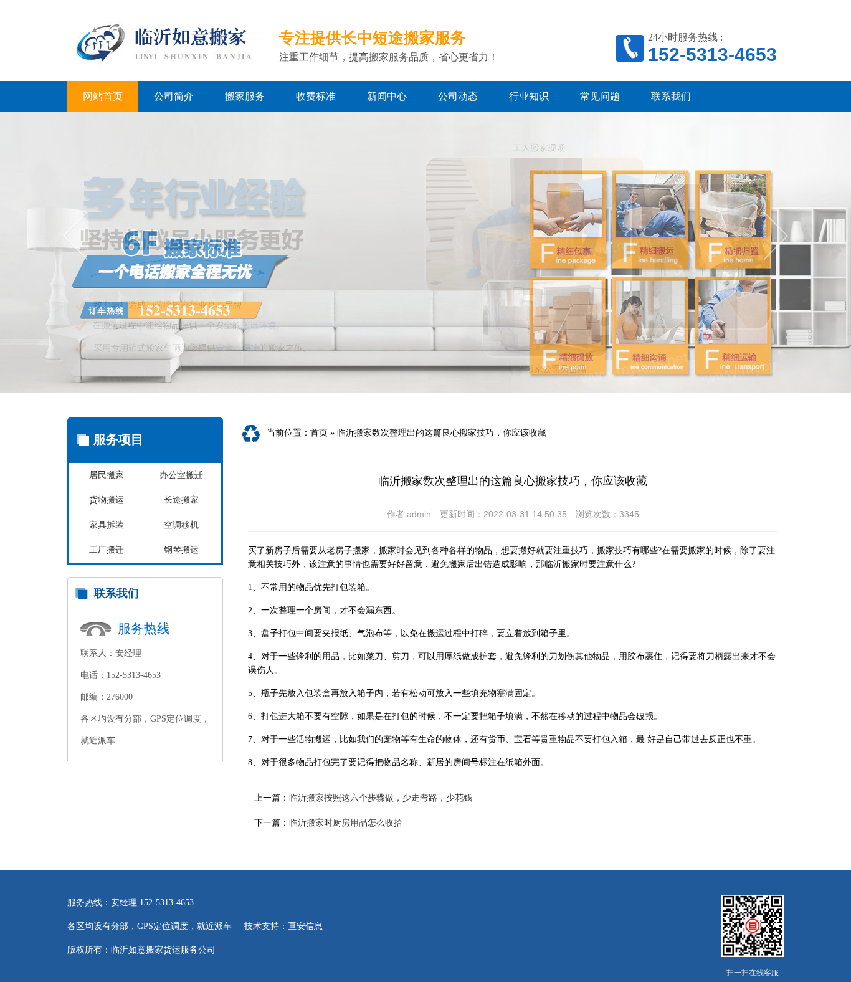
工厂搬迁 (106, 550)
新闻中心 (387, 96)
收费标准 (316, 96)
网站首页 (103, 96)
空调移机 (181, 525)
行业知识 (529, 96)
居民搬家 (106, 475)
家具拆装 (106, 525)
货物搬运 (106, 500)
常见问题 (600, 96)
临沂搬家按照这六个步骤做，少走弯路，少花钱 (380, 798)
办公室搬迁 (181, 475)
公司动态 (458, 96)
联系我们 (671, 96)
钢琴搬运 (181, 550)
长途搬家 (181, 500)
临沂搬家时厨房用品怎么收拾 (345, 822)
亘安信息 (305, 926)
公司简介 (174, 96)
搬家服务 (245, 96)
